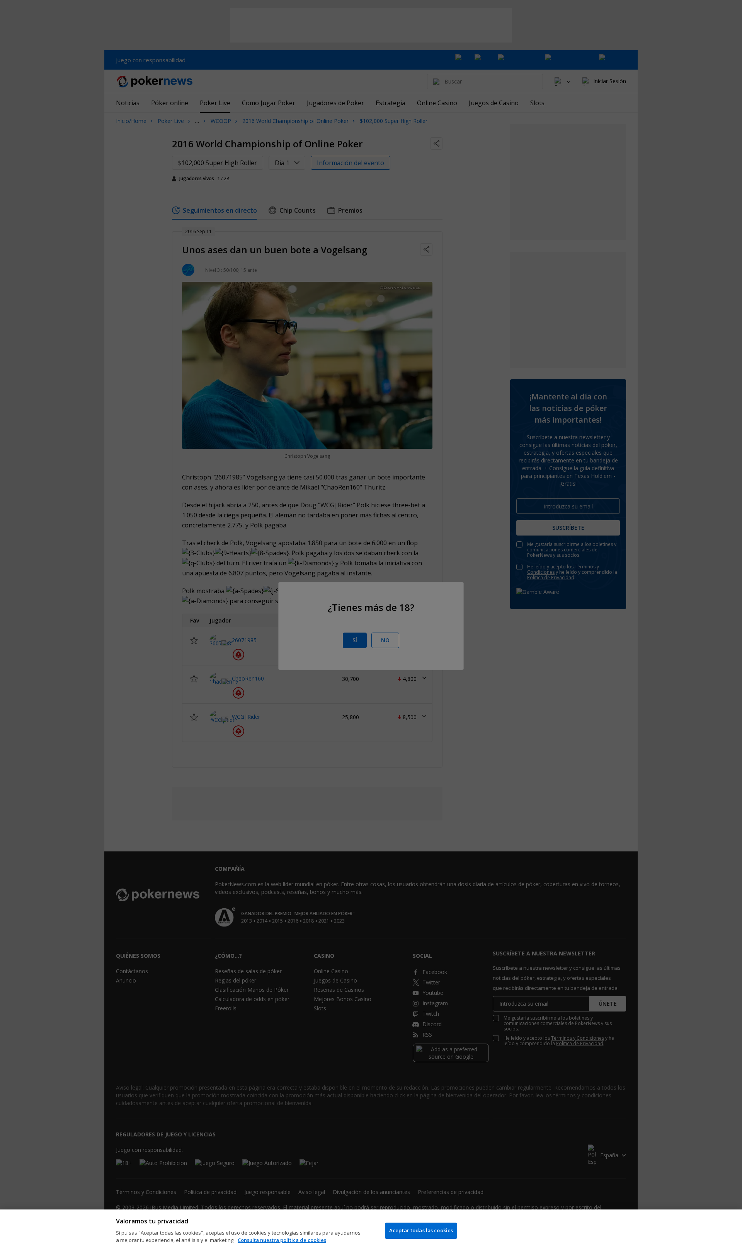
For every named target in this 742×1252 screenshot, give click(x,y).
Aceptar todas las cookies (421, 1230)
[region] (371, 1230)
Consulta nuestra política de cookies (282, 1240)
